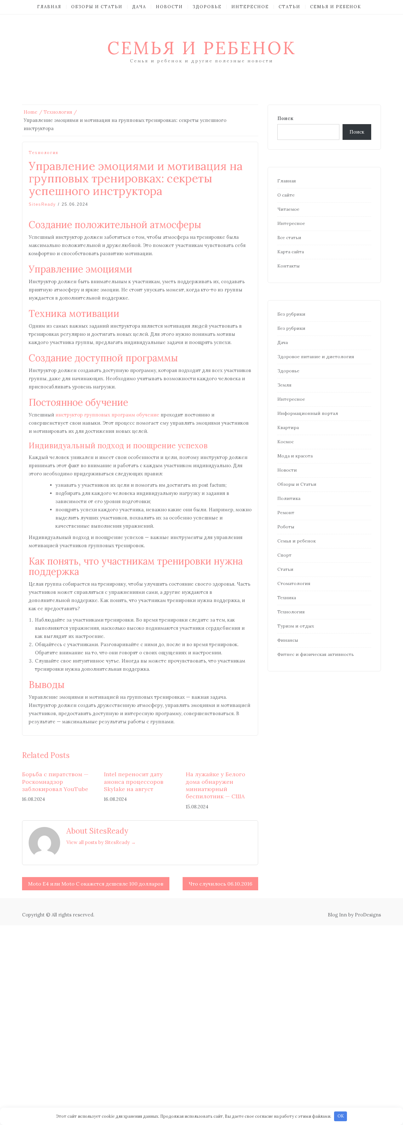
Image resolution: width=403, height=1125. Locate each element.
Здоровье (207, 7)
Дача (139, 7)
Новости (169, 7)
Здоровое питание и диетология (315, 356)
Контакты (288, 266)
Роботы (285, 527)
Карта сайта (290, 252)
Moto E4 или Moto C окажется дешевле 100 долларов (95, 884)
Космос (285, 442)
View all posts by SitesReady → (101, 842)
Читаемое (288, 209)
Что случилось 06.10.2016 (220, 884)
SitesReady (42, 204)
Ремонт (285, 512)
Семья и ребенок (335, 7)
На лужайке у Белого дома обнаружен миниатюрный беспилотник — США (215, 785)
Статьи (289, 7)
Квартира (288, 427)
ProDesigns (368, 915)
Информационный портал (307, 413)
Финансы (287, 640)
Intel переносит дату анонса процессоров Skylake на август (133, 782)
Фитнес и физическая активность (315, 654)
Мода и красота (295, 456)
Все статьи (289, 237)
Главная (49, 7)
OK (341, 1116)
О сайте (286, 195)
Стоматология (293, 583)
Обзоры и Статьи (96, 7)
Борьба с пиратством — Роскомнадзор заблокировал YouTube (55, 782)
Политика (288, 498)
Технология (43, 152)
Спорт (284, 555)
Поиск (285, 118)
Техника (286, 597)
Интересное (250, 7)
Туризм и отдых (295, 626)
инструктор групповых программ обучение (107, 415)
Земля (284, 385)
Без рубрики (291, 314)
